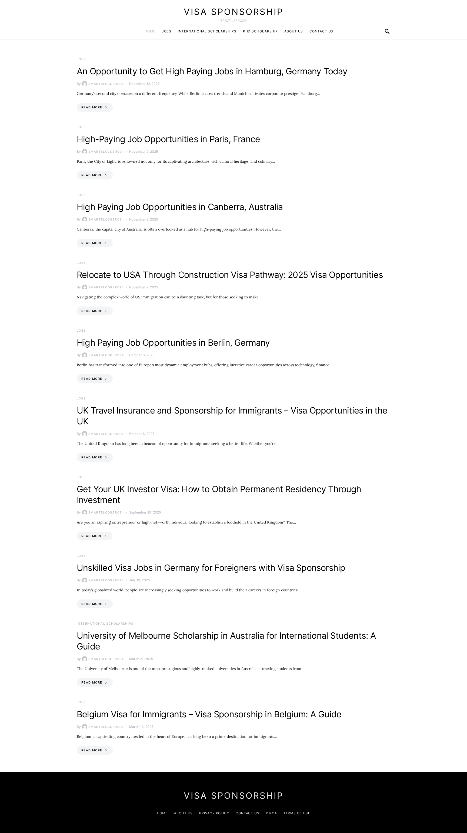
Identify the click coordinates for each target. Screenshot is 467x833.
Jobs (167, 31)
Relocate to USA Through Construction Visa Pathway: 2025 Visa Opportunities (230, 274)
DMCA (271, 813)
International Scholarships (207, 31)
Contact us (321, 31)
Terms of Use (296, 813)
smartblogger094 (106, 84)
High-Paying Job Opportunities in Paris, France (168, 139)
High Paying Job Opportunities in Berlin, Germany (173, 342)
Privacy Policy (214, 813)
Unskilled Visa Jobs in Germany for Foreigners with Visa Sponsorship (211, 567)
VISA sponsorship (233, 11)
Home (150, 31)
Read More (91, 107)
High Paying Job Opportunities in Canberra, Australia (180, 207)
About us (293, 31)
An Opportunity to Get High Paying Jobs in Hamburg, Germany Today (212, 71)
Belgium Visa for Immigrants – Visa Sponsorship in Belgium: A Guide (209, 714)
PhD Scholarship (260, 31)
